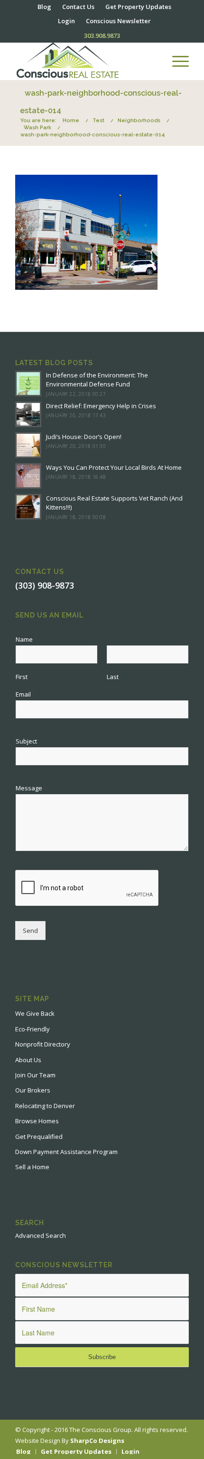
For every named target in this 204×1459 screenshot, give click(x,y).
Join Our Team (35, 1075)
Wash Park (37, 128)
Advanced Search (40, 1235)
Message (31, 788)
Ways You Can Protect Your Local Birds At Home (114, 467)
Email (26, 694)
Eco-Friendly (32, 1029)
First (22, 677)
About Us (28, 1060)
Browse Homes (37, 1121)
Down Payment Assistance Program (66, 1151)
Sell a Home (32, 1167)
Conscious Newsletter (118, 21)
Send (30, 930)
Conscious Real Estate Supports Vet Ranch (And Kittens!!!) (114, 503)
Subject (26, 741)
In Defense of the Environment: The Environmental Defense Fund (97, 380)
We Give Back (35, 1013)
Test (98, 120)
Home (71, 120)
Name (26, 640)
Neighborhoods (139, 120)
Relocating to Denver (45, 1105)
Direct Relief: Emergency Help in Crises (101, 406)
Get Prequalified (39, 1136)
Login (66, 21)
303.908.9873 (102, 35)
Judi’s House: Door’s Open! (83, 436)
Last (113, 677)
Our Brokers (32, 1090)
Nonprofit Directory (42, 1044)
